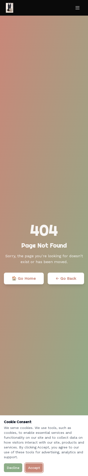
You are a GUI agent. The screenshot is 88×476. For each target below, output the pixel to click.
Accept (34, 468)
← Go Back (65, 278)
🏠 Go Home (24, 278)
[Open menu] (77, 7)
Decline (13, 468)
